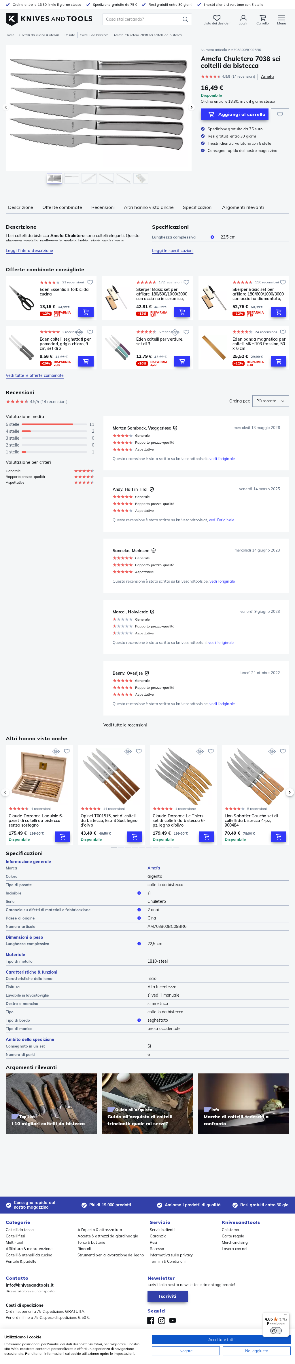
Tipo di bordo (18, 1020)
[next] (280, 792)
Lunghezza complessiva (174, 237)
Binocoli (84, 1248)
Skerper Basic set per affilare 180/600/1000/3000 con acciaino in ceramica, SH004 (162, 294)
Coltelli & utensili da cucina (29, 1255)
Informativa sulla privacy (171, 1255)
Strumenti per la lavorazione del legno (110, 1255)
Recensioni (103, 207)
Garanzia (158, 1236)
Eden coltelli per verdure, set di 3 (160, 341)
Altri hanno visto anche (149, 207)
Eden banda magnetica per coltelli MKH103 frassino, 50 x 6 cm (258, 344)
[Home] (49, 17)
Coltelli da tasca (20, 1229)
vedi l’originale (222, 458)
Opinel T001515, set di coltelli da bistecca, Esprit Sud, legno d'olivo (109, 820)
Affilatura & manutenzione (29, 1248)
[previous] (15, 792)
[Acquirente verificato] (175, 428)
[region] (99, 117)
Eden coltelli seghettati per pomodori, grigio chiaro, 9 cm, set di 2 (65, 344)
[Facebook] (150, 1320)
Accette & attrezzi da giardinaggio (107, 1236)
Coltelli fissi (15, 1236)
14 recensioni (243, 76)
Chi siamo (230, 1229)
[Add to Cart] (86, 312)
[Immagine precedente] (6, 107)
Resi (153, 1242)
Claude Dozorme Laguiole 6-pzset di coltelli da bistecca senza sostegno (36, 820)
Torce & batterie (91, 1242)
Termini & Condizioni (168, 1261)
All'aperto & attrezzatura (99, 1229)
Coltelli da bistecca (94, 35)
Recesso (157, 1248)
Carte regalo (233, 1236)
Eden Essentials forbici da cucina (64, 292)
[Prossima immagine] (191, 107)
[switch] (276, 1330)
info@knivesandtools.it (30, 1285)
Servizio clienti (162, 1229)
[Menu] (285, 1315)
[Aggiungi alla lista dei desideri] (280, 114)
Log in (243, 23)
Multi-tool (14, 1242)
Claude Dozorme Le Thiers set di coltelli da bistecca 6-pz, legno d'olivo (179, 820)
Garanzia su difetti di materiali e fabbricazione (48, 909)
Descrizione (20, 207)
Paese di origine (20, 918)
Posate (70, 35)
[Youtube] (172, 1320)
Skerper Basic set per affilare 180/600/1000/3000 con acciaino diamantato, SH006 (258, 294)
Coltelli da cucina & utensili (39, 35)
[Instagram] (161, 1320)
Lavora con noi (234, 1248)
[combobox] (270, 401)
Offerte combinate (62, 207)
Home (10, 35)
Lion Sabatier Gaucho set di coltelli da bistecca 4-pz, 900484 (251, 820)
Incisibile (13, 893)
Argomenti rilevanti (243, 207)
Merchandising (235, 1242)
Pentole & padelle (21, 1261)
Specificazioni (198, 207)
